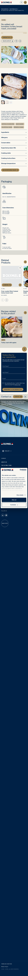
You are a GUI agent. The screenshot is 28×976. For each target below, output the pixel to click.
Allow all (14, 499)
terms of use (17, 384)
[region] (14, 284)
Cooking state (6, 153)
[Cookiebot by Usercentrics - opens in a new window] (20, 470)
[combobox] (7, 451)
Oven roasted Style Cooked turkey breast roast (9, 292)
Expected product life (8, 148)
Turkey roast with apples (8, 342)
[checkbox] (3, 383)
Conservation (5, 143)
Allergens (4, 137)
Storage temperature (8, 163)
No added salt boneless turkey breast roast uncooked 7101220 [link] (13, 10)
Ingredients (5, 132)
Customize (13, 504)
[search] (21, 2)
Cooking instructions (8, 158)
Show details (20, 495)
